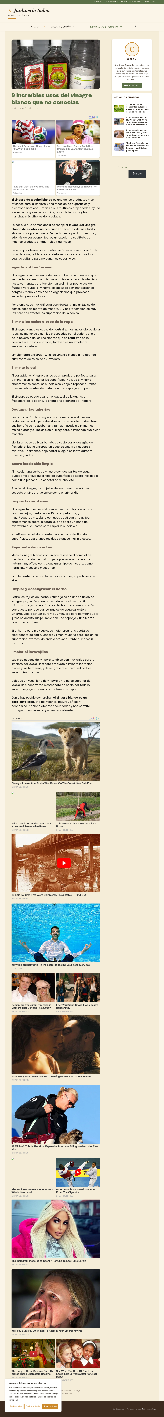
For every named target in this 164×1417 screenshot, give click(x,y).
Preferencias (16, 1406)
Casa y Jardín (61, 26)
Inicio (34, 26)
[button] (134, 26)
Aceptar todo (50, 1406)
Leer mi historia (132, 85)
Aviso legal (150, 2)
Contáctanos (112, 2)
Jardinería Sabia (32, 10)
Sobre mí (98, 2)
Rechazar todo (33, 1406)
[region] (33, 1395)
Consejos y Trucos (104, 26)
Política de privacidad (131, 2)
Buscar (122, 167)
